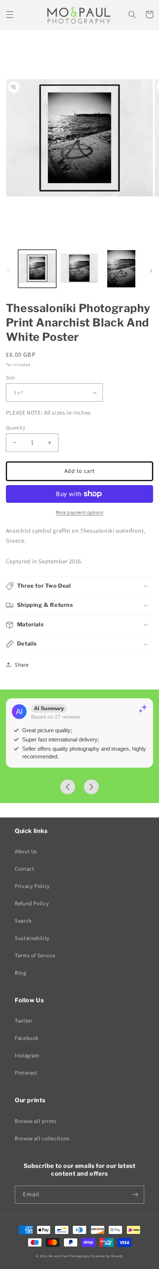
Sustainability (32, 937)
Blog (20, 972)
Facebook (26, 1037)
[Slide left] (8, 271)
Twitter (23, 1020)
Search (23, 920)
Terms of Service (35, 955)
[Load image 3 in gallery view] (121, 269)
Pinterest (26, 1072)
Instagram (27, 1055)
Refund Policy (32, 903)
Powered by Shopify (107, 1256)
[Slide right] (151, 271)
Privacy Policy (32, 885)
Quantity (15, 427)
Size (10, 377)
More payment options (80, 512)
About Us (26, 851)
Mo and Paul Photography (69, 1256)
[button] (9, 14)
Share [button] (22, 664)
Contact (24, 868)
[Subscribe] (135, 1195)
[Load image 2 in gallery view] (79, 269)
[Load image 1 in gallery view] (37, 269)
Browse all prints (36, 1120)
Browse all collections (42, 1138)
